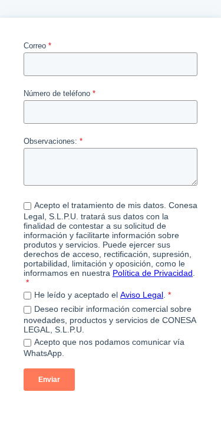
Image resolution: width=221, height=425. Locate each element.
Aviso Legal (141, 294)
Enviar (49, 379)
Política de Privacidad (153, 273)
